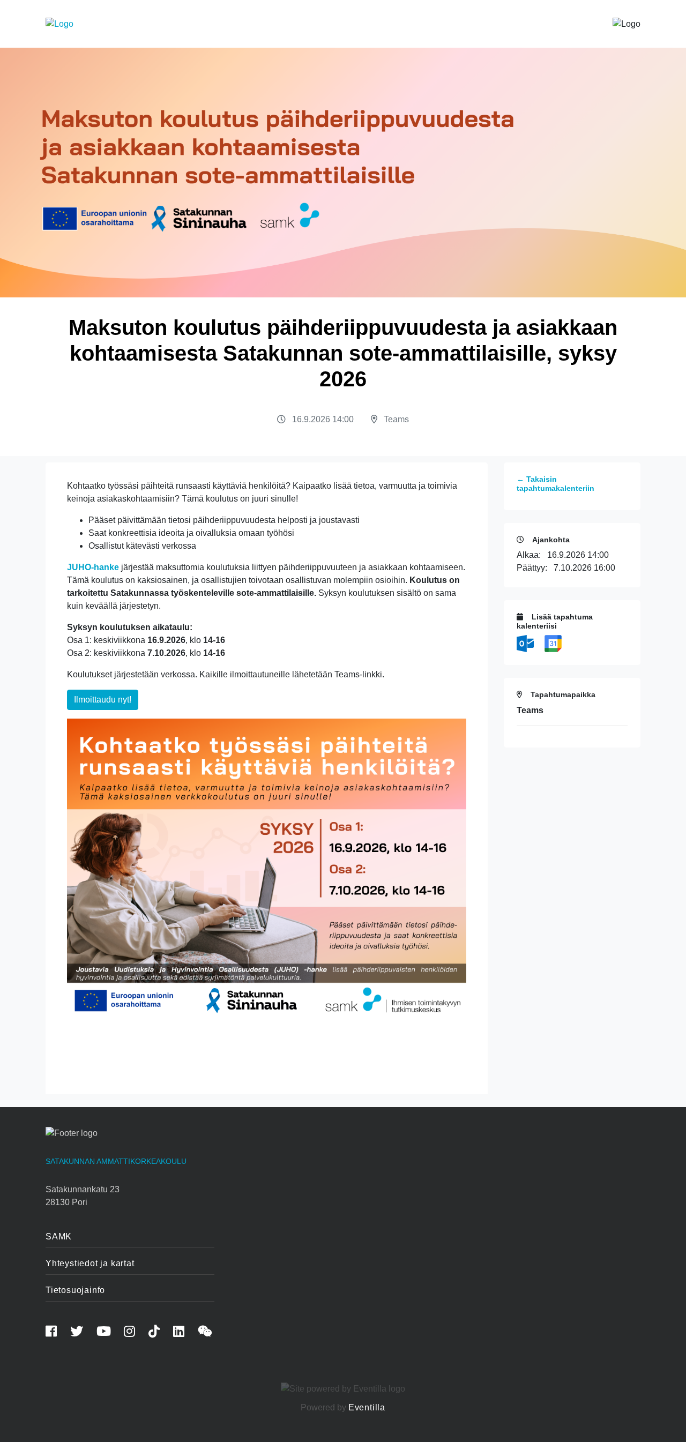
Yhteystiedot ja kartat (90, 1263)
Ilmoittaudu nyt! (102, 699)
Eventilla (366, 1407)
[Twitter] (82, 1333)
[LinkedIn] (184, 1333)
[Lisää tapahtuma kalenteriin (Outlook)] (526, 642)
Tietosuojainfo (75, 1290)
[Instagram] (135, 1333)
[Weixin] (210, 1333)
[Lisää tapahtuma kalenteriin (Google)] (553, 642)
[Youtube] (109, 1333)
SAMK (59, 1236)
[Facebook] (57, 1333)
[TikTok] (159, 1333)
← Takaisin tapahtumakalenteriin (555, 483)
